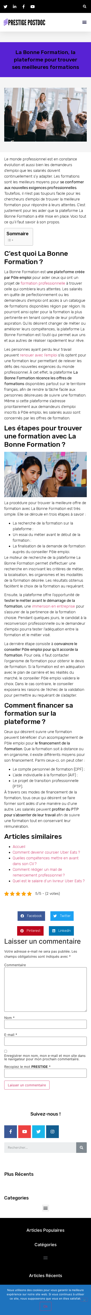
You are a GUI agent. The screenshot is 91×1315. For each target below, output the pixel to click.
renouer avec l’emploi (38, 355)
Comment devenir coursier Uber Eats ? (46, 852)
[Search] (81, 1147)
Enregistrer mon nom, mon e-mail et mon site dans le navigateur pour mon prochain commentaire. (44, 1057)
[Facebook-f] (10, 1131)
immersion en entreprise (53, 606)
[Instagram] (52, 1131)
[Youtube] (24, 1131)
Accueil (19, 846)
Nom (9, 1017)
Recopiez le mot (27, 1066)
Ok (45, 1306)
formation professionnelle (43, 283)
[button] (84, 22)
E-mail (10, 1034)
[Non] (84, 1300)
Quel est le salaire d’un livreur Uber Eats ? (49, 881)
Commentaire (15, 965)
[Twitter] (38, 1131)
